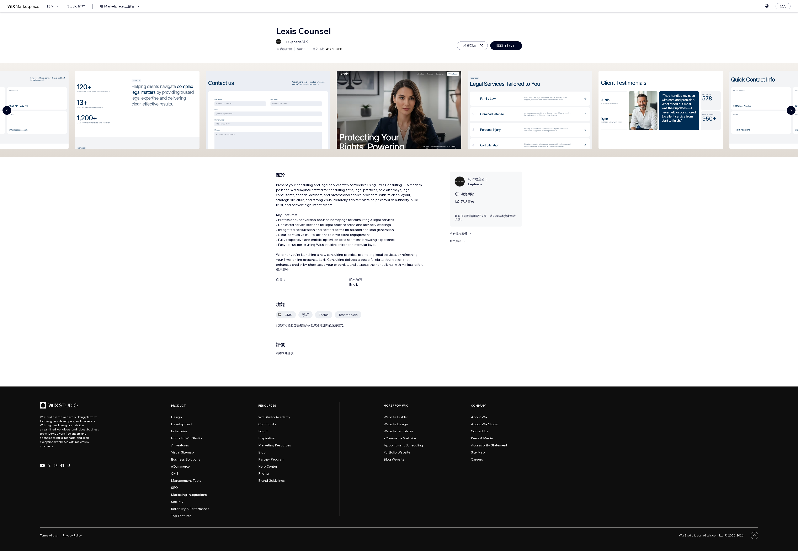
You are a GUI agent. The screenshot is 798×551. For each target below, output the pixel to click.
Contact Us (479, 431)
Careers (477, 459)
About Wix (479, 417)
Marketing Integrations (189, 494)
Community (267, 424)
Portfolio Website (397, 452)
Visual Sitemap (182, 452)
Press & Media (482, 438)
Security (177, 502)
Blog (262, 452)
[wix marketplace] (23, 6)
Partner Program (271, 459)
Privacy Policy (72, 535)
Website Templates (398, 431)
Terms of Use (49, 535)
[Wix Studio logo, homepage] (59, 406)
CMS (175, 473)
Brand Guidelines (271, 480)
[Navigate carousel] (6, 110)
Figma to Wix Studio (186, 438)
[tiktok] (68, 465)
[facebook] (62, 465)
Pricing (263, 473)
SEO (174, 487)
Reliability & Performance (190, 509)
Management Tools (186, 480)
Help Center (267, 466)
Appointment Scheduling (403, 445)
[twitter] (49, 465)
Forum (263, 431)
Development (181, 424)
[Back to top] (754, 535)
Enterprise (179, 431)
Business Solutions (185, 459)
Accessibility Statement (489, 445)
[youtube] (42, 465)
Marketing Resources (274, 445)
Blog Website (394, 459)
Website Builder (396, 417)
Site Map (478, 452)
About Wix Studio (484, 424)
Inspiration (266, 438)
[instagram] (55, 465)
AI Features (180, 445)
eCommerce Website (400, 438)
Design (176, 417)
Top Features (181, 516)
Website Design (396, 424)
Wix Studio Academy (274, 417)
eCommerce (180, 466)
